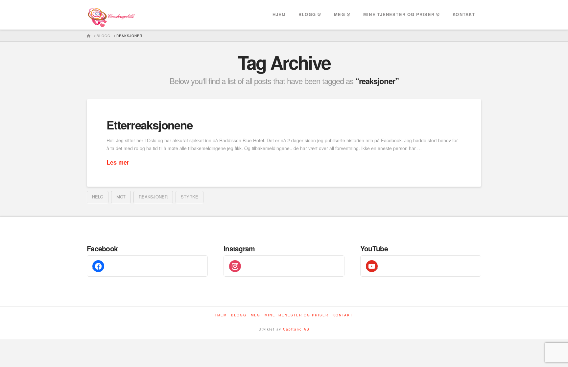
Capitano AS (296, 329)
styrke (189, 197)
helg (97, 197)
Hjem (221, 315)
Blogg (239, 315)
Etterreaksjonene (149, 125)
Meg (255, 315)
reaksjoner (153, 197)
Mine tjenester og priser (296, 315)
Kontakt (343, 315)
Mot (121, 197)
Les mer (117, 162)
